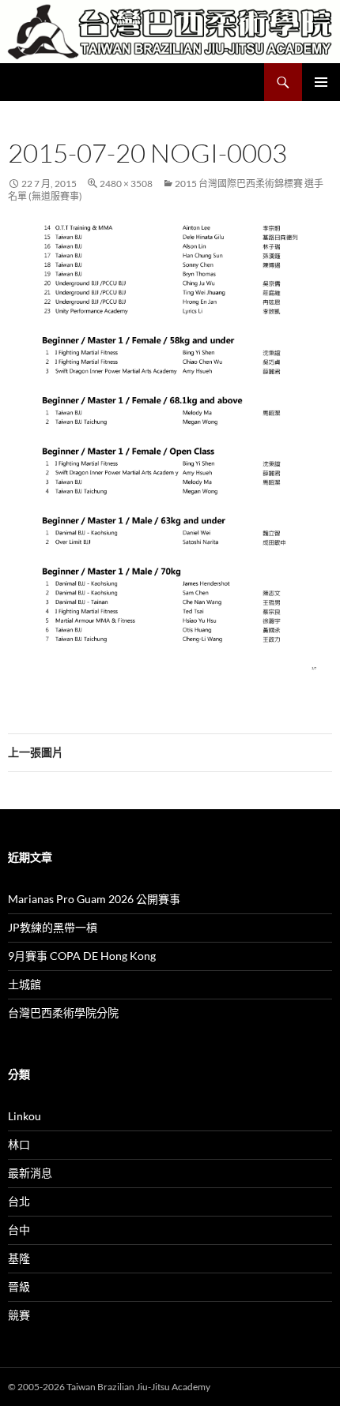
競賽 (19, 1315)
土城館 (24, 984)
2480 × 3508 (126, 183)
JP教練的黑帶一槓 (52, 927)
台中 (19, 1229)
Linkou (24, 1116)
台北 (19, 1201)
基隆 (19, 1258)
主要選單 (321, 82)
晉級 (19, 1286)
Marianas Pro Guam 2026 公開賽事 (94, 898)
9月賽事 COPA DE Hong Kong (82, 955)
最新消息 (30, 1172)
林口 (19, 1144)
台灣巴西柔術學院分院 (63, 1012)
